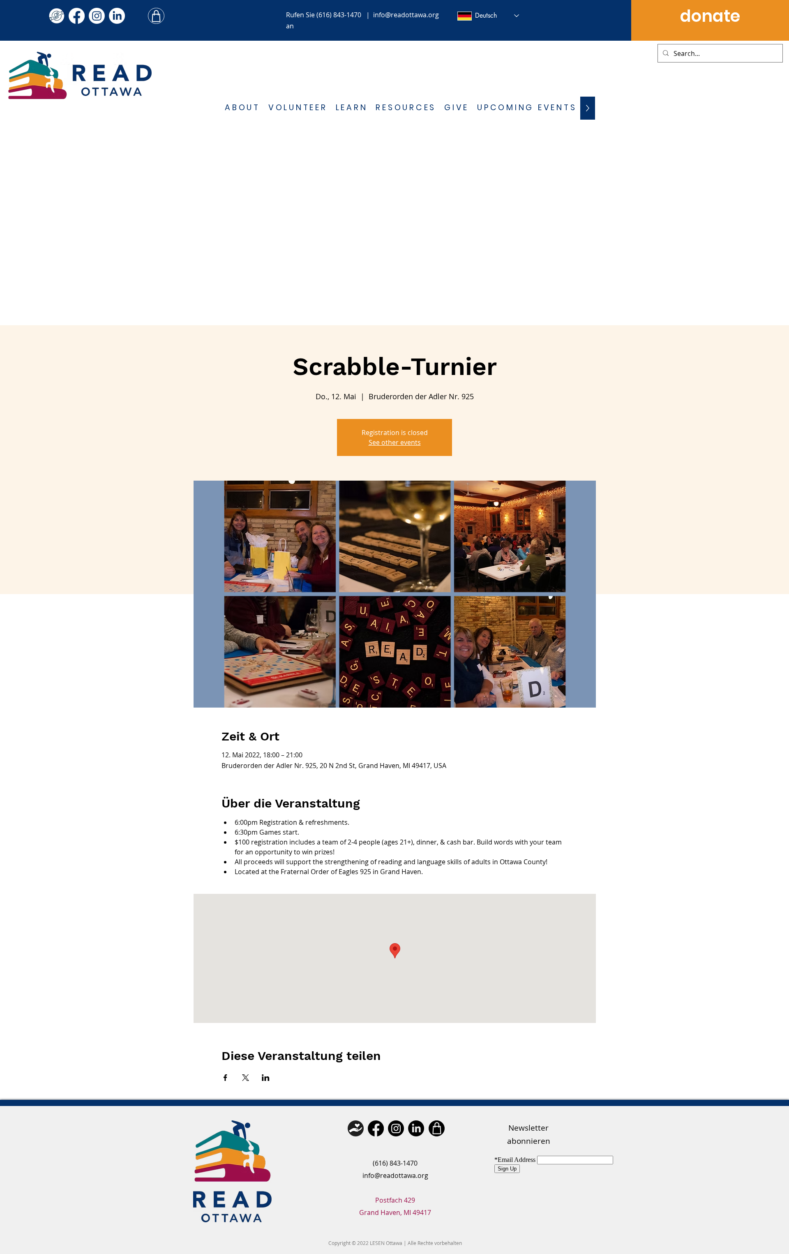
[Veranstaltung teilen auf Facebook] (225, 1077)
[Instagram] (97, 16)
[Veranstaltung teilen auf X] (245, 1077)
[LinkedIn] (117, 16)
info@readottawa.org (406, 14)
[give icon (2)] (56, 16)
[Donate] (356, 1128)
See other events (395, 442)
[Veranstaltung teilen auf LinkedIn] (266, 1077)
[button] (242, 108)
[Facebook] (77, 16)
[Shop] (156, 16)
